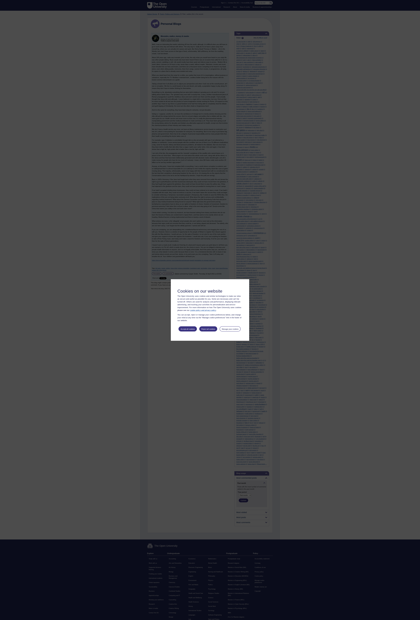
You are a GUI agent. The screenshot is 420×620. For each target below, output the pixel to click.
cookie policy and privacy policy (203, 310)
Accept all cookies (188, 329)
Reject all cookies (208, 329)
